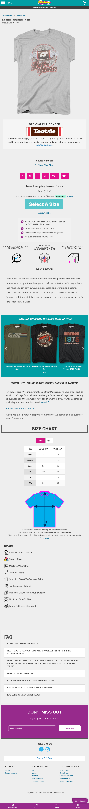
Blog (34, 770)
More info (45, 402)
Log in (7, 770)
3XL (64, 176)
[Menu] (3, 3)
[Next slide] (83, 349)
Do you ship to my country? (22, 644)
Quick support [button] (80, 801)
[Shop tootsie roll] (44, 135)
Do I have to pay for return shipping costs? (31, 680)
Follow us (44, 743)
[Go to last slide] (6, 349)
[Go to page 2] (45, 372)
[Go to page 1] (43, 372)
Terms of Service (38, 781)
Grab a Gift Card (45, 758)
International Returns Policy (20, 408)
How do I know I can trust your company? (29, 688)
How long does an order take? (23, 695)
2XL (54, 176)
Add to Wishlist (44, 213)
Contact (35, 776)
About (34, 773)
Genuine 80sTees (66, 776)
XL (45, 176)
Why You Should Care (44, 145)
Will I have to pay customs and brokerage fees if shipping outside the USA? (38, 652)
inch (40, 440)
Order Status (64, 773)
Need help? (44, 538)
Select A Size (44, 204)
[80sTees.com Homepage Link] (44, 4)
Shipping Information (67, 781)
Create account (10, 773)
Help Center (64, 770)
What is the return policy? (21, 673)
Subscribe (69, 728)
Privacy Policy (37, 778)
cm (49, 440)
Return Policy (64, 778)
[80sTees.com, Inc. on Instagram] (48, 749)
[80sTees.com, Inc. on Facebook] (41, 749)
